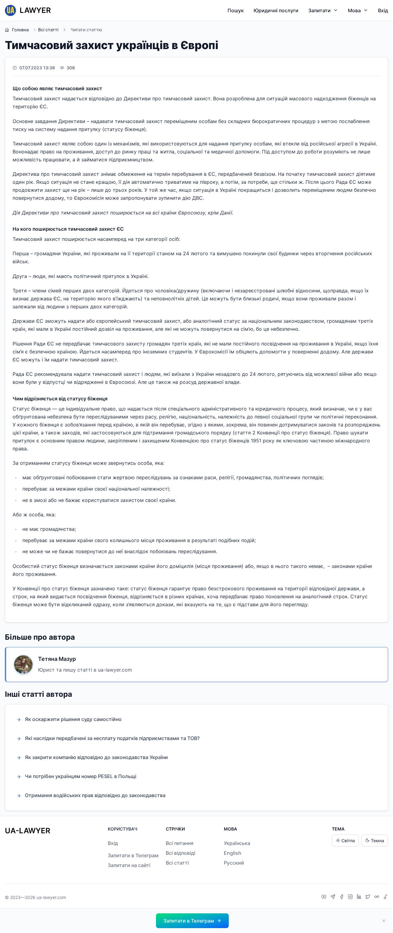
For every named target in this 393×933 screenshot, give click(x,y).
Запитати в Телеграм (133, 855)
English (232, 853)
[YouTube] (324, 897)
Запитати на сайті (129, 865)
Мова (354, 10)
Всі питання (179, 843)
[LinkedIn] (360, 897)
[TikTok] (385, 897)
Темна (377, 840)
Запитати (319, 10)
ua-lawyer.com (51, 897)
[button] (192, 920)
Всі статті (48, 29)
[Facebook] (342, 897)
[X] (368, 897)
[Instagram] (351, 897)
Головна (20, 29)
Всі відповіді (180, 853)
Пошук (236, 10)
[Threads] (377, 897)
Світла (348, 840)
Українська (237, 843)
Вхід (383, 10)
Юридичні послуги (276, 10)
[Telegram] (333, 897)
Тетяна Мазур (57, 659)
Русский (234, 863)
